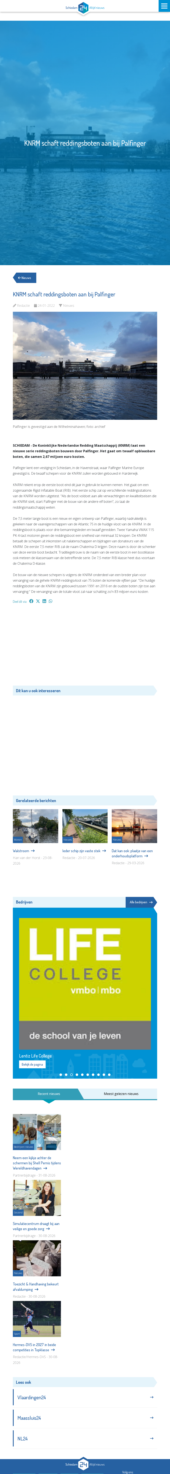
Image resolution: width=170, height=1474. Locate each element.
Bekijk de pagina (32, 1064)
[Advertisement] (85, 647)
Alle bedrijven (138, 902)
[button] (60, 1074)
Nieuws (26, 278)
